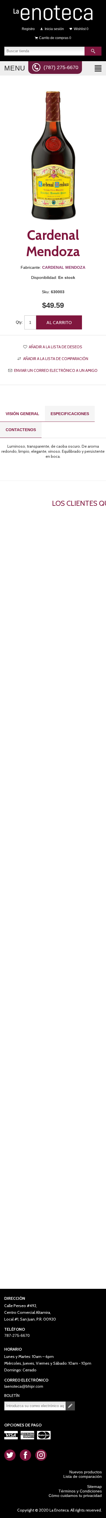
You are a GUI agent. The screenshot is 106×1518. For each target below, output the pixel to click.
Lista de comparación (82, 1476)
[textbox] (44, 51)
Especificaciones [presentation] (70, 413)
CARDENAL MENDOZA (63, 267)
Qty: (19, 322)
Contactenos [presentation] (21, 429)
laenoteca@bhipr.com (23, 1386)
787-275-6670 (17, 1335)
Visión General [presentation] (22, 413)
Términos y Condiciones (80, 1491)
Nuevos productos (85, 1472)
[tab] (22, 414)
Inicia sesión (54, 29)
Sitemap (94, 1486)
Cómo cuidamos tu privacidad (75, 1495)
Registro (28, 29)
